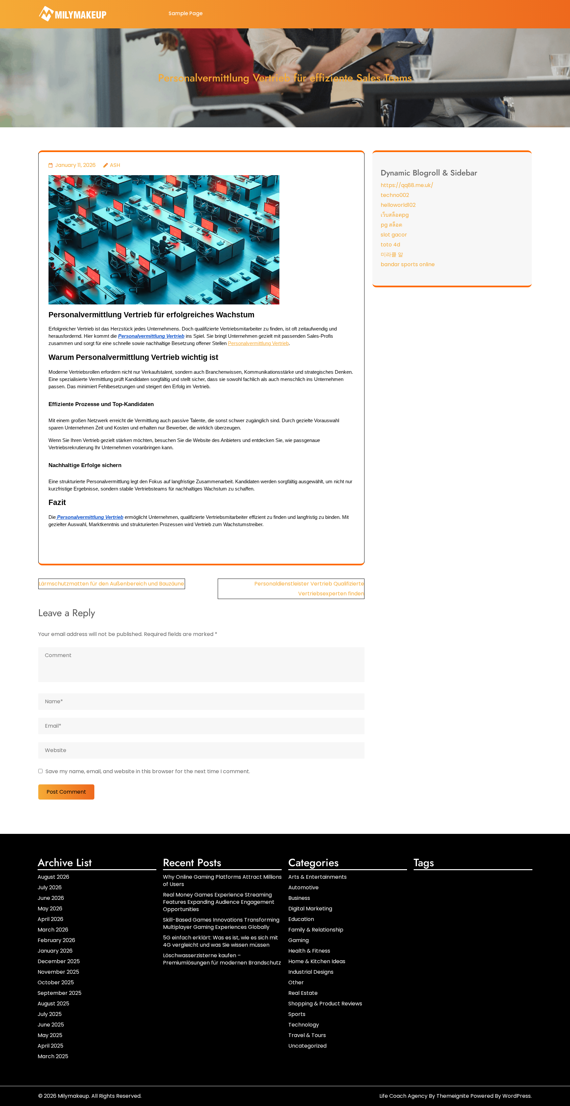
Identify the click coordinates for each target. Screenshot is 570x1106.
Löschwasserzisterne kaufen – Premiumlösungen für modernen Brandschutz (222, 959)
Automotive (303, 887)
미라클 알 (392, 254)
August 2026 (53, 877)
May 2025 (50, 1035)
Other (296, 982)
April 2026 (50, 919)
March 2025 (53, 1056)
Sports (296, 1014)
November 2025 (58, 972)
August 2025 (53, 1003)
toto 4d (390, 244)
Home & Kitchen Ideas (316, 961)
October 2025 (56, 982)
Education (301, 919)
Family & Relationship (315, 929)
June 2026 (51, 898)
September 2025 (59, 993)
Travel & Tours (307, 1035)
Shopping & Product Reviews (325, 1003)
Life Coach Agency (403, 1096)
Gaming (298, 940)
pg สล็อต (391, 225)
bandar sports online (408, 264)
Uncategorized (307, 1046)
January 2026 (55, 951)
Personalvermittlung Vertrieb (258, 343)
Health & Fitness (309, 951)
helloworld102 (398, 205)
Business (299, 898)
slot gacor (394, 234)
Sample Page (186, 13)
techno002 (395, 195)
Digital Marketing (310, 908)
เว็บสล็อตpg (395, 215)
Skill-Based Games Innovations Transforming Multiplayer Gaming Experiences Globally (221, 923)
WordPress (516, 1096)
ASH (115, 165)
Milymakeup (73, 1096)
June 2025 (51, 1024)
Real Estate (303, 993)
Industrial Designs (310, 972)
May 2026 (50, 908)
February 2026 (56, 940)
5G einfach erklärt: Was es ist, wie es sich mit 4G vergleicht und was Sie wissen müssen (220, 941)
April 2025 (50, 1046)
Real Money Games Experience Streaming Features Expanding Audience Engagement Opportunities (218, 902)
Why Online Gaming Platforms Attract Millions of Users (222, 880)
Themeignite (452, 1096)
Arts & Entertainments (317, 877)
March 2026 (53, 929)
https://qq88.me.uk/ (407, 185)
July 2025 (50, 1014)
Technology (303, 1024)
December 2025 (59, 961)
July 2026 (50, 887)
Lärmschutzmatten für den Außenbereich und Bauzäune (111, 583)
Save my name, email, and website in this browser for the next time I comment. (148, 771)
